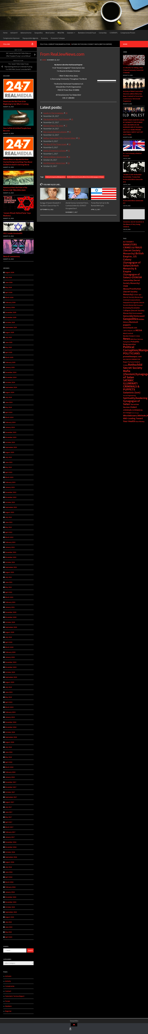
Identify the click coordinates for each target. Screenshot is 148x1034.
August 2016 (9, 862)
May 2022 (8, 527)
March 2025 (9, 357)
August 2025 (9, 332)
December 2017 (10, 782)
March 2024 (9, 417)
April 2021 (8, 592)
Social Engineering (129, 395)
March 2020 (9, 647)
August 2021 (9, 572)
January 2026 (10, 307)
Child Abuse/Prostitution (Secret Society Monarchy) (132, 290)
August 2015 (9, 917)
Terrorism (134, 404)
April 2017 (8, 822)
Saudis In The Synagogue (53, 113)
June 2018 (8, 752)
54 (70, 144)
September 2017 (11, 797)
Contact (8, 991)
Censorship (103, 33)
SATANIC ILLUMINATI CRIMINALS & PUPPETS (131, 384)
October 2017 (10, 792)
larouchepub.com (130, 327)
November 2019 (10, 667)
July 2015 (8, 922)
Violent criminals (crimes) (131, 408)
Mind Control (50, 33)
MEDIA (139, 330)
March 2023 (9, 477)
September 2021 (11, 567)
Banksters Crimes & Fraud (87, 33)
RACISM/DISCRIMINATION (131, 359)
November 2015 (10, 902)
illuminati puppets (130, 323)
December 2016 (10, 842)
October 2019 (10, 672)
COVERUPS (113, 33)
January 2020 (10, 657)
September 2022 (11, 507)
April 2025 (8, 352)
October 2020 (10, 622)
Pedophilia (126, 342)
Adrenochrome (26, 33)
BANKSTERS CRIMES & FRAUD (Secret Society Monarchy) (132, 249)
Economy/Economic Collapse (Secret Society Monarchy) (133, 310)
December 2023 (10, 432)
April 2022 (8, 532)
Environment (137, 313)
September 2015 (11, 912)
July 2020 (8, 637)
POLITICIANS (131, 353)
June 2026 (8, 282)
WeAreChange (135, 413)
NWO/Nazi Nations (136, 339)
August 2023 (9, 452)
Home (5, 33)
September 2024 (11, 387)
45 (72, 119)
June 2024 (8, 402)
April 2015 (8, 937)
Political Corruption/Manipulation (55, 44)
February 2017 (10, 832)
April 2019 (8, 702)
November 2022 (10, 497)
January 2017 (10, 837)
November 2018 (10, 727)
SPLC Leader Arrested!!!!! (12, 233)
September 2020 (11, 627)
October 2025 (10, 322)
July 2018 (8, 747)
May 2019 (8, 697)
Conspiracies (9, 986)
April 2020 (8, 642)
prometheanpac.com (132, 356)
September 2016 (11, 857)
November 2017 (10, 787)
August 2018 (9, 742)
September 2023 (11, 447)
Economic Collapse (58, 38)
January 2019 (10, 717)
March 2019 (9, 707)
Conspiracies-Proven (127, 33)
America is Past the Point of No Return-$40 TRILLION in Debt (15, 188)
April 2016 (8, 877)
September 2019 (11, 677)
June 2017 (8, 812)
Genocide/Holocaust (134, 315)
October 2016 (10, 852)
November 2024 (10, 377)
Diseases (140, 305)
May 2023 (8, 467)
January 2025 (10, 367)
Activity (8, 981)
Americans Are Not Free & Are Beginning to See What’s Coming (15, 102)
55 (79, 138)
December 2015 (10, 897)
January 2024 (10, 427)
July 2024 (8, 397)
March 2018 (9, 767)
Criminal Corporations (131, 300)
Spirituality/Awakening (135, 398)
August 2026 (9, 272)
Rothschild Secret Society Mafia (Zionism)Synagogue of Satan (85, 177)
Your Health (129, 421)
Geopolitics (38, 33)
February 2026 (10, 302)
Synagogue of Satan (131, 402)
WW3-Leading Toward (133, 418)
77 (66, 125)
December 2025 (10, 312)
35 (69, 150)
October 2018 (10, 732)
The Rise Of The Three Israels (55, 144)
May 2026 (8, 287)
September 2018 (11, 737)
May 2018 (8, 757)
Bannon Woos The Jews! (53, 125)
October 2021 (10, 562)
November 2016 (10, 847)
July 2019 (8, 687)
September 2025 (11, 327)
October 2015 (10, 907)
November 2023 (10, 437)
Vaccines (126, 407)
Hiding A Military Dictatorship (54, 157)
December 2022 (10, 492)
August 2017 (9, 802)
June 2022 (8, 522)
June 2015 (8, 927)
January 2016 (10, 892)
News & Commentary (11, 256)
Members (8, 1006)
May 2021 (8, 587)
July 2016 (8, 867)
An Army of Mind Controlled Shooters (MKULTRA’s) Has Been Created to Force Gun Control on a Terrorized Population (133, 96)
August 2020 (9, 632)
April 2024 (8, 412)
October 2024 (10, 382)
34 (66, 113)
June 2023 (8, 462)
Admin (44, 60)
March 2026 (9, 297)
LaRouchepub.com (129, 331)
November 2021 (10, 557)
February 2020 (10, 652)
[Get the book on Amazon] (32, 44)
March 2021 (9, 597)
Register (8, 1011)
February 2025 (10, 362)
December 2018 (10, 722)
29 (69, 163)
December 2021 (10, 552)
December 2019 (10, 662)
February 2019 (10, 712)
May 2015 (8, 932)
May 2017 (8, 817)
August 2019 (9, 682)
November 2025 (10, 317)
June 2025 (8, 342)
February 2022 (10, 542)
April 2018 (8, 762)
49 (70, 131)
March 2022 (9, 537)
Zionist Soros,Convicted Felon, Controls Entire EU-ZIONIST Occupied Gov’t (77, 206)
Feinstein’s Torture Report (14, 996)
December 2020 (10, 612)
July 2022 (8, 517)
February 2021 (10, 602)
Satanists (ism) (131, 392)
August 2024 (9, 392)
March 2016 (9, 882)
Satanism (70, 33)
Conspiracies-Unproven (11, 38)
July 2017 (8, 807)
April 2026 (8, 292)
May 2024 (8, 407)
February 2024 (10, 422)
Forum (7, 1001)
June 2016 (8, 872)
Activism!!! (14, 33)
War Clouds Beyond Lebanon (55, 131)
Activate (8, 976)
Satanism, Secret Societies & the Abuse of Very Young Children (133, 224)
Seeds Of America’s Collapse (54, 150)
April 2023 (8, 472)
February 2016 (10, 887)
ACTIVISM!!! (128, 241)
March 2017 (9, 827)
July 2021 (8, 577)
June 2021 (8, 582)
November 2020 (10, 617)
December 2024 (10, 372)
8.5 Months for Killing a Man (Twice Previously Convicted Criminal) (133, 70)
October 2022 (10, 502)
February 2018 (10, 772)
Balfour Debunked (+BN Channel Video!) (59, 138)
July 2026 (8, 277)
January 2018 (10, 777)
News (126, 339)
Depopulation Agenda (30, 38)
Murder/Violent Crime (131, 336)
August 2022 (9, 512)
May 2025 (8, 347)
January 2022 (10, 547)
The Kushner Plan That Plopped (56, 119)
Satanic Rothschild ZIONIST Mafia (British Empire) (91, 44)
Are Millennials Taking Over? (54, 163)
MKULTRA (61, 33)
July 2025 (8, 337)
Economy (44, 38)
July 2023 (8, 457)
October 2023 (10, 442)
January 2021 (10, 607)
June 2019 (8, 692)
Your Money (139, 421)
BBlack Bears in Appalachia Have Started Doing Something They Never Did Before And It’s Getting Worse (17, 162)
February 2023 (10, 482)
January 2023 (10, 487)
